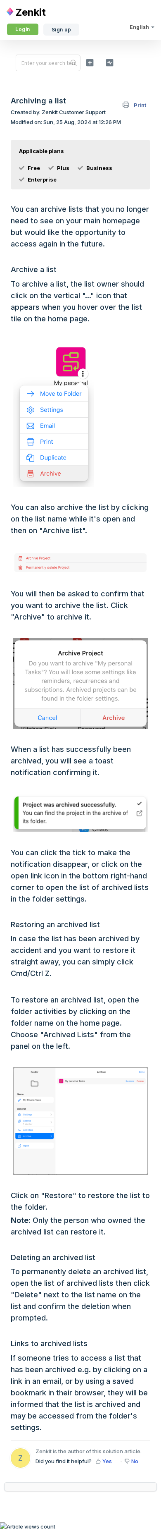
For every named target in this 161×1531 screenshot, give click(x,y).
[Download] (65, 781)
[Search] (73, 63)
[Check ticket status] (109, 62)
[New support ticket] (90, 62)
